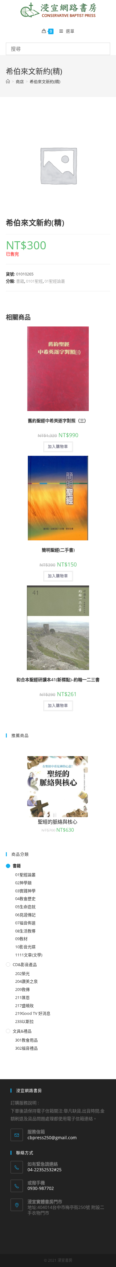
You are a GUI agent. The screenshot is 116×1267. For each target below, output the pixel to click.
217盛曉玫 (24, 1005)
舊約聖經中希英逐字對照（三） (58, 420)
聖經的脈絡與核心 (57, 821)
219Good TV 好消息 (32, 1013)
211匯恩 (22, 997)
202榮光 (22, 973)
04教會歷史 (25, 898)
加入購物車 (58, 446)
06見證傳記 (25, 915)
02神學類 (23, 883)
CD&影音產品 (25, 964)
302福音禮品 (26, 1048)
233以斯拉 (24, 1021)
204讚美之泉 (26, 981)
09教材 (21, 938)
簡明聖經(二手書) (58, 550)
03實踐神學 (25, 891)
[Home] (8, 81)
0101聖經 (34, 281)
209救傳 (22, 989)
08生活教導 (25, 931)
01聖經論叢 (55, 281)
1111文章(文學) (28, 955)
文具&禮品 (22, 1031)
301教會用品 (26, 1040)
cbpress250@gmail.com (52, 1137)
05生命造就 (25, 906)
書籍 (20, 281)
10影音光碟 (25, 947)
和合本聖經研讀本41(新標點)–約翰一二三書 (58, 679)
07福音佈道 (25, 923)
